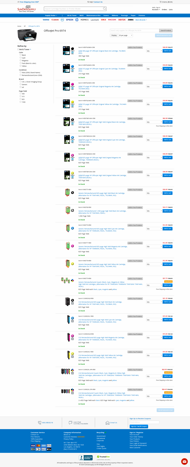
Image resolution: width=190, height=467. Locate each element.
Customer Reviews (70, 437)
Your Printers (134, 441)
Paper (133, 15)
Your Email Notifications (138, 445)
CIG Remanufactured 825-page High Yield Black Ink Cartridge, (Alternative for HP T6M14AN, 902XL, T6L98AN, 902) (100, 303)
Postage (124, 15)
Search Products (166, 30)
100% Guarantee (37, 439)
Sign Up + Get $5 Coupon (139, 426)
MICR (81, 15)
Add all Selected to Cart (163, 35)
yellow (114, 289)
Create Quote (101, 448)
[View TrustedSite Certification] (103, 458)
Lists (171, 9)
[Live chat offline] (184, 461)
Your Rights (101, 446)
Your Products (135, 439)
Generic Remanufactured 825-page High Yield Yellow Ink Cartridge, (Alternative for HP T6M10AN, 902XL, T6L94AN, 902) (102, 265)
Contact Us (98, 2)
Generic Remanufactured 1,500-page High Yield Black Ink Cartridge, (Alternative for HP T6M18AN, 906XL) (102, 212)
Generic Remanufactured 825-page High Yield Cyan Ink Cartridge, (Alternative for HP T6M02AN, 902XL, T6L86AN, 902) (102, 230)
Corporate (100, 440)
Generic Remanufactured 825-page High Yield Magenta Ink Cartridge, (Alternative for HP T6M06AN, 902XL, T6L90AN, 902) (103, 247)
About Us (67, 435)
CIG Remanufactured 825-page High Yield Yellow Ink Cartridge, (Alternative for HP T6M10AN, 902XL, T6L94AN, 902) (101, 356)
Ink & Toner (72, 15)
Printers (142, 15)
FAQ (98, 444)
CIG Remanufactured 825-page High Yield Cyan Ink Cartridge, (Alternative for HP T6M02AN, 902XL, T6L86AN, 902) (100, 321)
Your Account (134, 435)
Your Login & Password (138, 443)
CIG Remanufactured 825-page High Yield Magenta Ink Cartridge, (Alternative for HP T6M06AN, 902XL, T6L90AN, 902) (102, 338)
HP (25, 26)
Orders (164, 9)
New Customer (135, 447)
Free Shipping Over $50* (29, 2)
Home (19, 26)
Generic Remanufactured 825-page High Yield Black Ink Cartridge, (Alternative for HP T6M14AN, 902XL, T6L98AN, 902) (102, 194)
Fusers (106, 15)
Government (101, 436)
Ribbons (115, 15)
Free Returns (35, 437)
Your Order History (136, 437)
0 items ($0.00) (167, 2)
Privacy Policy (68, 439)
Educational (101, 438)
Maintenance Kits (93, 15)
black (95, 289)
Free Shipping (35, 441)
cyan (99, 289)
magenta (105, 289)
